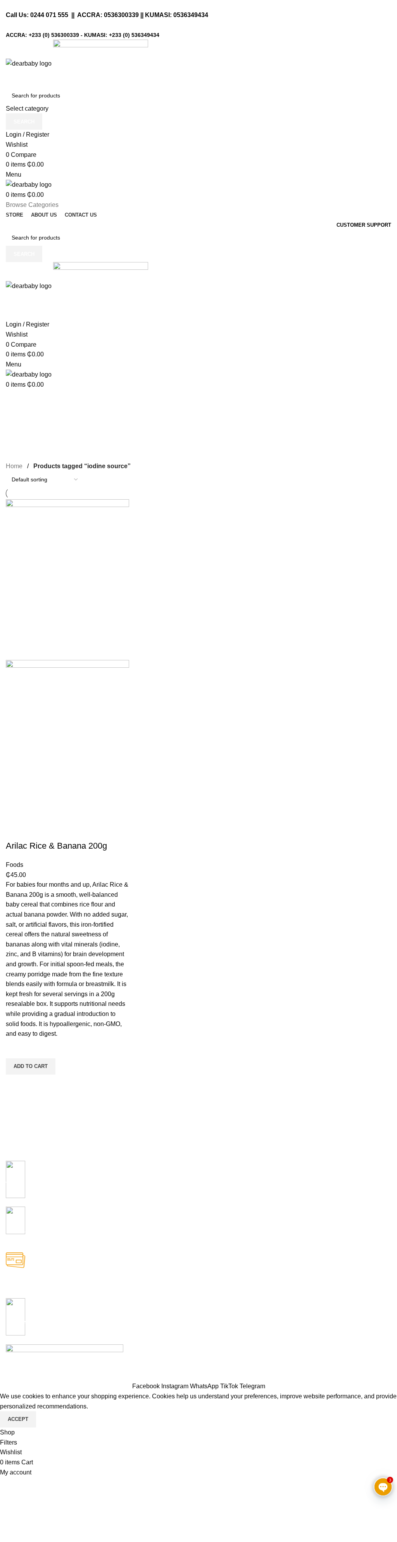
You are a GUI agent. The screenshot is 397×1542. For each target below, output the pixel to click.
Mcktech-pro (114, 1358)
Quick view (15, 1084)
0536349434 (190, 15)
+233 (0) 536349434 (134, 35)
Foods (14, 864)
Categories (24, 437)
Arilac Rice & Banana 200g (56, 846)
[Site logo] (29, 63)
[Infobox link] (198, 1184)
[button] (30, 1066)
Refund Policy (25, 1376)
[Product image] (67, 739)
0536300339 (121, 15)
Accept (18, 1419)
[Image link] (64, 1349)
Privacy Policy (68, 1376)
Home (14, 466)
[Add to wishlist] (15, 1048)
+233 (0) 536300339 (54, 35)
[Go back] (15, 399)
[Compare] (15, 830)
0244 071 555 (49, 15)
